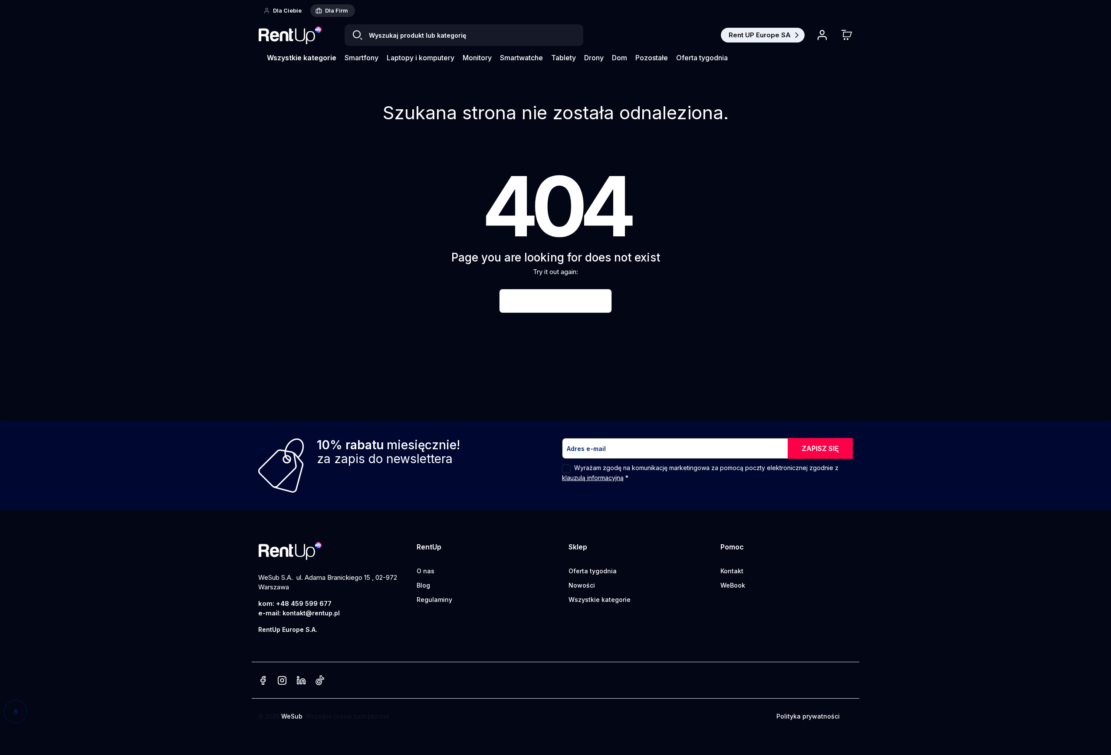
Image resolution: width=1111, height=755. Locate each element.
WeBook (732, 585)
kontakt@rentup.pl (311, 613)
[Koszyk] (847, 35)
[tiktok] (320, 680)
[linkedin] (301, 680)
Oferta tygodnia (593, 571)
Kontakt (731, 571)
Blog (423, 585)
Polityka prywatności (808, 716)
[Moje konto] (822, 35)
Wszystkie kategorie (600, 599)
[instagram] (282, 680)
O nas (425, 571)
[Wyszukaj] (357, 35)
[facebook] (263, 680)
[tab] (283, 10)
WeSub (291, 716)
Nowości (582, 585)
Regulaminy (434, 599)
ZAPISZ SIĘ (820, 448)
